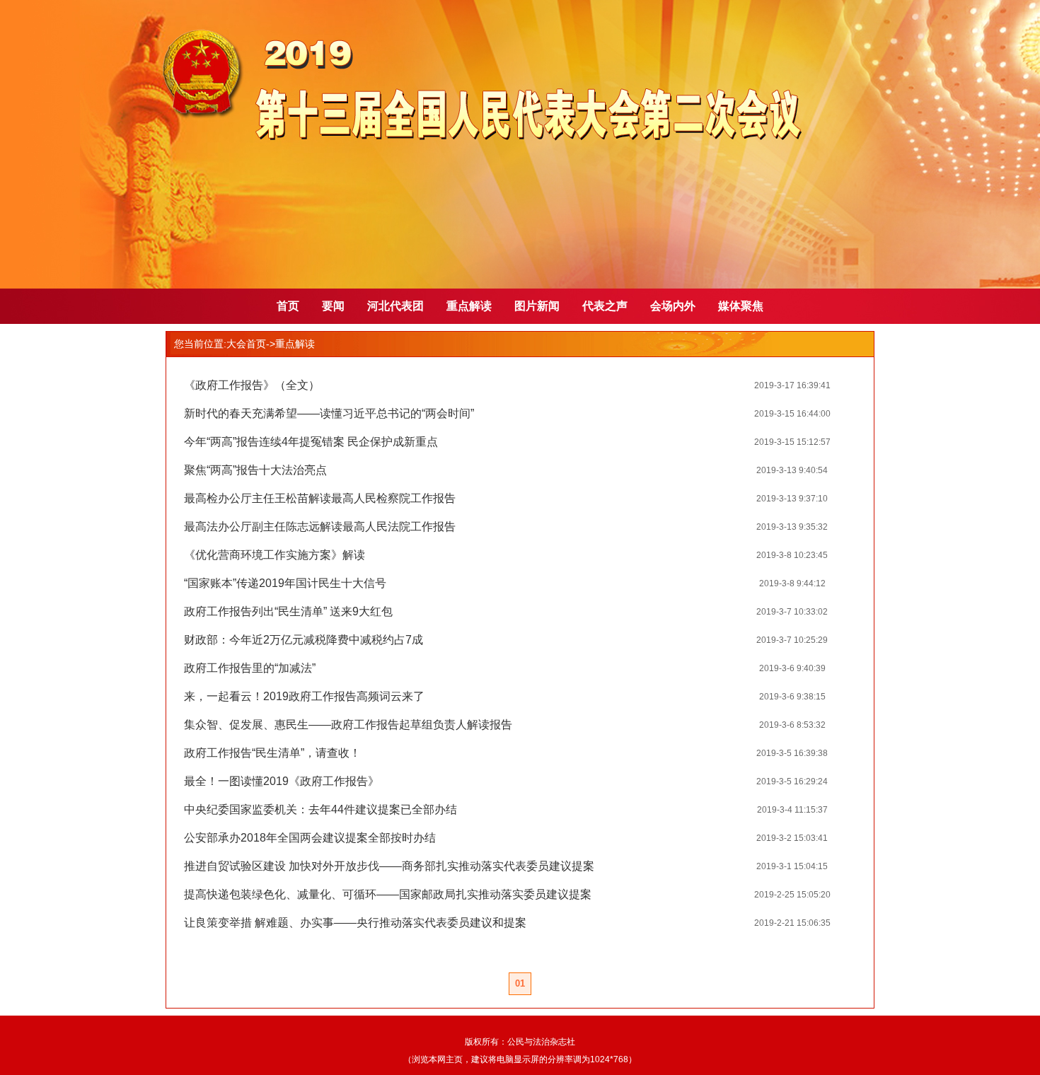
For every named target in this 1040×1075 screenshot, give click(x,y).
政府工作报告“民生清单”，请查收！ (272, 753)
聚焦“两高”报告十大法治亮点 (255, 470)
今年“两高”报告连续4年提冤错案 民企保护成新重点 (311, 442)
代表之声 (605, 306)
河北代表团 (395, 306)
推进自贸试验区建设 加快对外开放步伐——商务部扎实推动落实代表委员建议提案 (389, 866)
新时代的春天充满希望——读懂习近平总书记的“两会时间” (329, 413)
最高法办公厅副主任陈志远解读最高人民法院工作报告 (320, 527)
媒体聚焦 (740, 306)
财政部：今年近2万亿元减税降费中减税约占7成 (303, 640)
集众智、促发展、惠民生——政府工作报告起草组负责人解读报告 (348, 725)
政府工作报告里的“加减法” (250, 668)
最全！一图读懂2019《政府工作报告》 (281, 781)
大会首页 (246, 343)
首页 (288, 306)
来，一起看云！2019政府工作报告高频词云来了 (304, 696)
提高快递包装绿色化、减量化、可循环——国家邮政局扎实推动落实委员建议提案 (387, 894)
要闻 (333, 306)
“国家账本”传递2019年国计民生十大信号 (285, 583)
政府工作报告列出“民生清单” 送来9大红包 (288, 611)
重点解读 (469, 306)
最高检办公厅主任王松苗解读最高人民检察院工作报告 (320, 498)
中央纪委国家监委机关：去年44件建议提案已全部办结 (320, 809)
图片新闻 (537, 306)
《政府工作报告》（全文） (252, 385)
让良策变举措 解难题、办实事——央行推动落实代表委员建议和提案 (355, 923)
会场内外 (672, 306)
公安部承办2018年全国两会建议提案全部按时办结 (310, 838)
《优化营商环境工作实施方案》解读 (274, 555)
